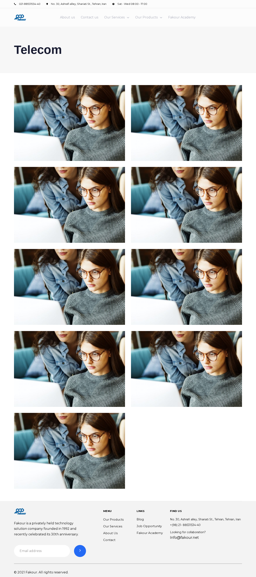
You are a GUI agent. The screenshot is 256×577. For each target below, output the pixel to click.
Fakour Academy (182, 17)
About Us (110, 533)
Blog (140, 519)
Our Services (114, 17)
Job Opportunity (149, 526)
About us (67, 17)
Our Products (146, 17)
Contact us (89, 17)
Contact (109, 540)
